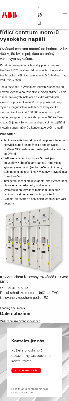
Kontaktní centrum (22, 392)
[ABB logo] (9, 15)
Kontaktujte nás (26, 370)
